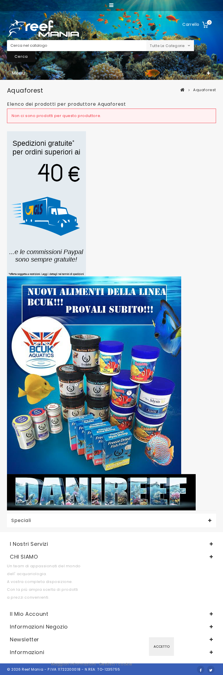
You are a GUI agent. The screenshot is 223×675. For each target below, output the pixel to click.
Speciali (21, 520)
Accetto (162, 646)
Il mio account (29, 614)
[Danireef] (101, 492)
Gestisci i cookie (115, 664)
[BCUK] (94, 375)
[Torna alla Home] (182, 89)
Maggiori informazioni (74, 664)
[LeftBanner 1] (46, 203)
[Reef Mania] (43, 28)
